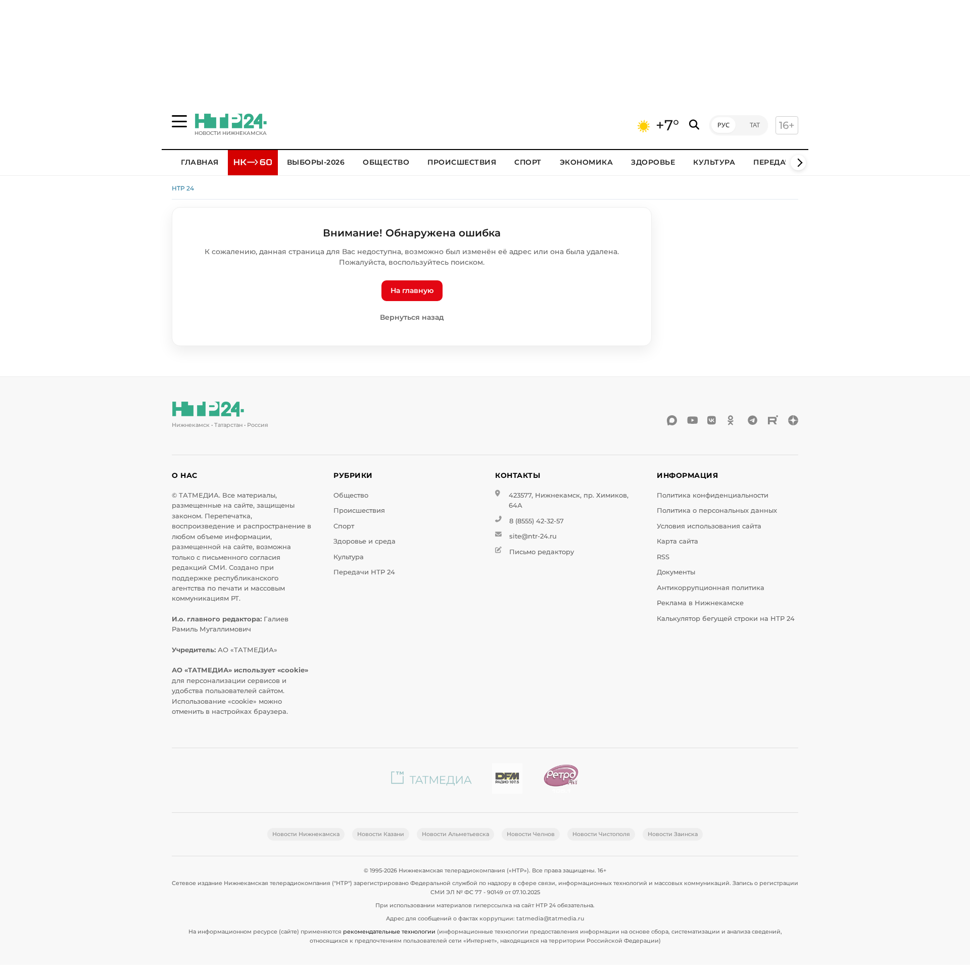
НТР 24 (183, 188)
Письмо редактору (541, 552)
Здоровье (653, 162)
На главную (412, 290)
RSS (663, 557)
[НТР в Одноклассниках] (733, 420)
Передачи (775, 162)
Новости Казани (380, 834)
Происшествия (461, 162)
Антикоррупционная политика (710, 588)
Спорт (528, 162)
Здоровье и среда (364, 541)
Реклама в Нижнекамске (700, 603)
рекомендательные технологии (389, 931)
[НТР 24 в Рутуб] (773, 420)
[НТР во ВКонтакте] (712, 420)
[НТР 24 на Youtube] (692, 420)
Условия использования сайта (709, 526)
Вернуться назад (412, 317)
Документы (676, 572)
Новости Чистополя (601, 834)
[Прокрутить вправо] (798, 162)
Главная (200, 162)
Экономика (586, 162)
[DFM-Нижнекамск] (507, 780)
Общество (386, 162)
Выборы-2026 (316, 162)
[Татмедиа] (431, 780)
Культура (714, 162)
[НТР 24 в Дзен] (793, 420)
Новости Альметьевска (455, 834)
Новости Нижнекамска (306, 834)
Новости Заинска (673, 834)
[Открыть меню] (179, 121)
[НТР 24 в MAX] (672, 420)
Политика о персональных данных (717, 510)
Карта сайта (677, 541)
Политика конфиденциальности (712, 495)
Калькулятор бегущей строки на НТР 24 (726, 618)
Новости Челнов (531, 834)
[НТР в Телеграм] (753, 420)
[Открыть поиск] (694, 125)
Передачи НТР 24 (364, 572)
